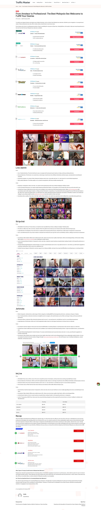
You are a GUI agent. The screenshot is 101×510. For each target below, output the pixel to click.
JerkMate (30, 450)
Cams (17, 11)
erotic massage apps (72, 189)
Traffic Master (23, 2)
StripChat (30, 440)
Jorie (24, 494)
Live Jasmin (31, 430)
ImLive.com (31, 460)
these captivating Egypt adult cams (51, 337)
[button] (26, 496)
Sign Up (79, 430)
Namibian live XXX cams (39, 194)
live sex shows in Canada (28, 239)
